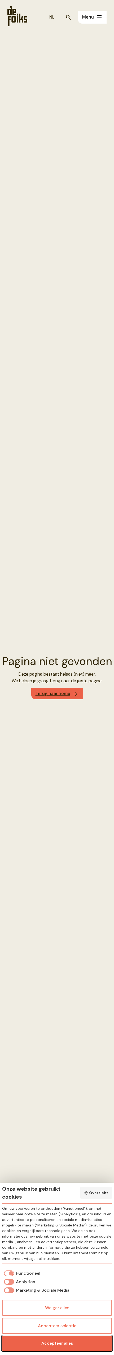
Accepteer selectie (57, 1325)
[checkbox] (21, 1273)
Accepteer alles (57, 1343)
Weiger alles (57, 1307)
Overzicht (98, 1192)
